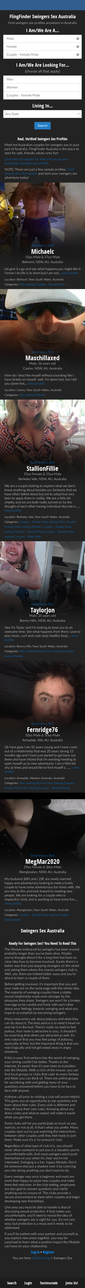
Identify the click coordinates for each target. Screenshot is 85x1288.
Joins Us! (72, 1283)
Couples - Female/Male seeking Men (42, 522)
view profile (70, 273)
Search (12, 1283)
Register (48, 1252)
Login (28, 1283)
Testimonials (49, 1283)
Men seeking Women (32, 395)
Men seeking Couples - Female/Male (42, 284)
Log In (35, 1252)
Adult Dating (41, 1258)
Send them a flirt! (42, 462)
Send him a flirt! (42, 245)
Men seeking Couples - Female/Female (46, 788)
